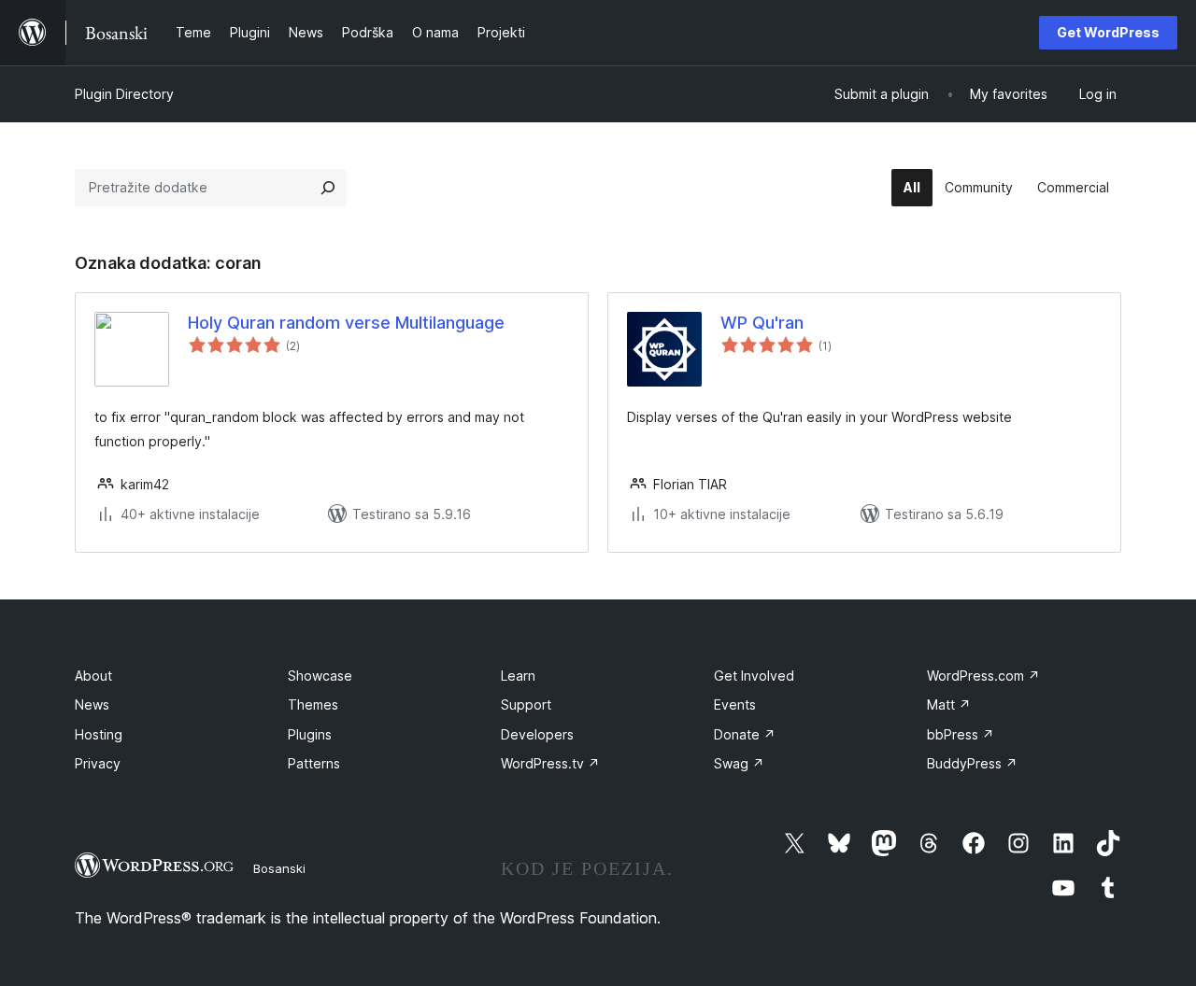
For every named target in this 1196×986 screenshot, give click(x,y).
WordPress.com (983, 675)
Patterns (314, 763)
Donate (745, 734)
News (92, 704)
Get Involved (754, 675)
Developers (537, 734)
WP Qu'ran (762, 322)
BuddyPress (972, 763)
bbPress (960, 734)
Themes (313, 704)
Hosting (98, 734)
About (93, 675)
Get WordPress (1108, 32)
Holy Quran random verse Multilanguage (346, 322)
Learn (518, 675)
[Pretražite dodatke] (328, 187)
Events (735, 704)
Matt (949, 704)
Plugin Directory (124, 94)
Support (526, 704)
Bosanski (279, 868)
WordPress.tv (550, 763)
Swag (739, 763)
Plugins (310, 734)
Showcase (320, 675)
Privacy (98, 763)
